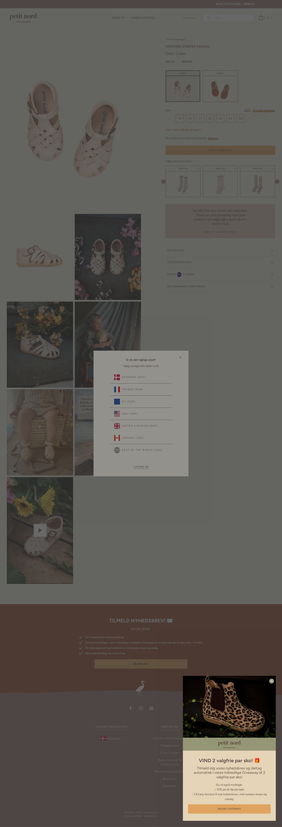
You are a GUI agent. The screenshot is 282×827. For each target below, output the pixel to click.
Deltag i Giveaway (229, 808)
